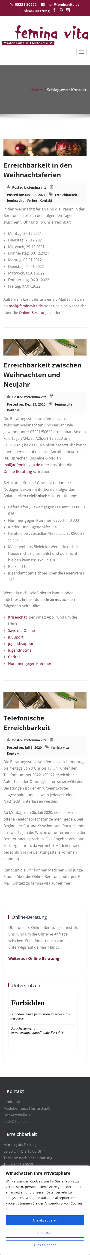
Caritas (14, 656)
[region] (45, 1210)
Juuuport (16, 637)
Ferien (32, 200)
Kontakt (46, 200)
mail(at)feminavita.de (21, 464)
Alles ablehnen (45, 1245)
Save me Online (21, 630)
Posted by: (20, 187)
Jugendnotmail (20, 650)
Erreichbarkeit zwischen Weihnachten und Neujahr (42, 375)
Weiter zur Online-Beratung (33, 958)
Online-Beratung (35, 11)
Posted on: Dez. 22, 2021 (26, 195)
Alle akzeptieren (45, 1220)
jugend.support (21, 643)
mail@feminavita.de (63, 4)
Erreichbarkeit (66, 195)
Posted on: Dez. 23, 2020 (26, 404)
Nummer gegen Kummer (29, 663)
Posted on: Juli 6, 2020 (24, 747)
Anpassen (45, 1232)
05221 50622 (26, 4)
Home (36, 89)
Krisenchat (17, 617)
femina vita (38, 187)
